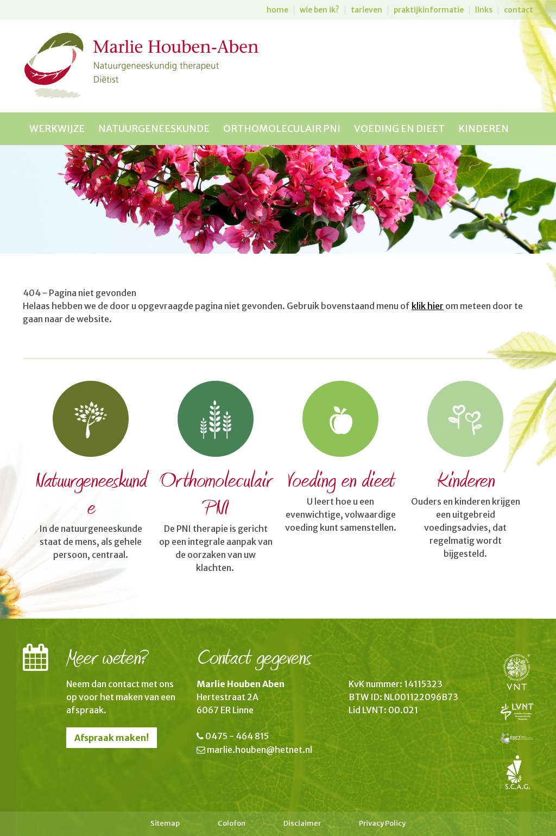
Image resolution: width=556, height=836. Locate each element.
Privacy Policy (382, 823)
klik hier (428, 305)
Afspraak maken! (111, 737)
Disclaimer (302, 823)
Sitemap (165, 823)
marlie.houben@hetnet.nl (259, 749)
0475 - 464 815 (237, 736)
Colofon (231, 823)
